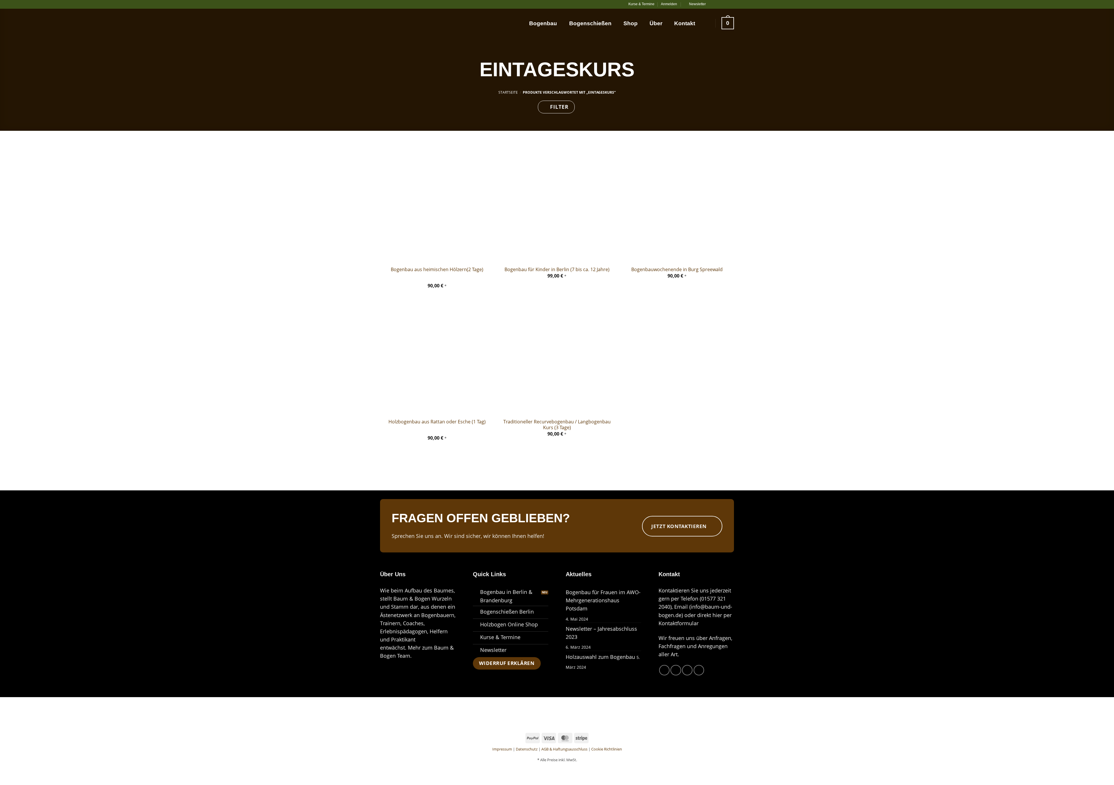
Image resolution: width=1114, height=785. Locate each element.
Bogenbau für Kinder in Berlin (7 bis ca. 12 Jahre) (557, 269)
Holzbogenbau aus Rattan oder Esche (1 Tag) (437, 422)
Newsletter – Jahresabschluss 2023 (601, 632)
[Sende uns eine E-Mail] (725, 4)
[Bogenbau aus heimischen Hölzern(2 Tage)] (437, 205)
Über (656, 23)
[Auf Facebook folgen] (713, 4)
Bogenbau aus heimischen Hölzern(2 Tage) (437, 269)
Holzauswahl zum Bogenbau (600, 656)
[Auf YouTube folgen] (731, 4)
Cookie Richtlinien (606, 749)
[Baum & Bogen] (409, 21)
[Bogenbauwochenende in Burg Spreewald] (677, 205)
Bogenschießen (590, 23)
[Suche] (706, 23)
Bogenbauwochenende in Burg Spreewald (677, 269)
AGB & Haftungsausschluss (564, 749)
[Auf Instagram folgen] (719, 4)
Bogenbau (543, 23)
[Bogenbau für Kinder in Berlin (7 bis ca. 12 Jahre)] (557, 205)
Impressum (502, 749)
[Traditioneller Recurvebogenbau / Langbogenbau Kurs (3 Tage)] (557, 357)
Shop (630, 23)
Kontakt (684, 23)
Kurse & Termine (641, 4)
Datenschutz (527, 749)
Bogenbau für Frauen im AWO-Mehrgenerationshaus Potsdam (603, 600)
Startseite (508, 92)
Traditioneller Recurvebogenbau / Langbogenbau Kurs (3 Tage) (557, 425)
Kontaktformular (679, 623)
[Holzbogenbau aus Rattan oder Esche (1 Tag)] (437, 357)
